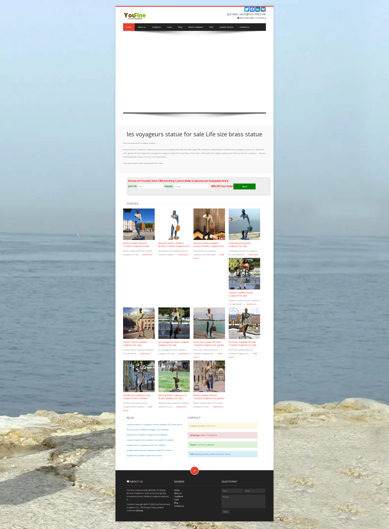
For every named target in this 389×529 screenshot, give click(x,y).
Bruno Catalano (196, 27)
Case (169, 27)
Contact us (244, 27)
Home (129, 27)
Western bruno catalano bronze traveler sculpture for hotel (208, 246)
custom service (226, 27)
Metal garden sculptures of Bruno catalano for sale (172, 397)
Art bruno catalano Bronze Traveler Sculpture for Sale (242, 343)
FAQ (211, 27)
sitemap (139, 510)
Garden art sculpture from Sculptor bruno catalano (136, 397)
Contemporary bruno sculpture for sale (240, 244)
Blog (180, 27)
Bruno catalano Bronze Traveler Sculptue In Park (136, 244)
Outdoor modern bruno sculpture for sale (241, 294)
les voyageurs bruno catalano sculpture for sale (173, 343)
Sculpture (156, 27)
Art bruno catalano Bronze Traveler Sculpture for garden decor (208, 345)
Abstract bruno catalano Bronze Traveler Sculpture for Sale (173, 246)
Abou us (142, 27)
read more (147, 254)
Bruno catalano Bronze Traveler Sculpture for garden (208, 397)
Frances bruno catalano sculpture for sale (135, 343)
